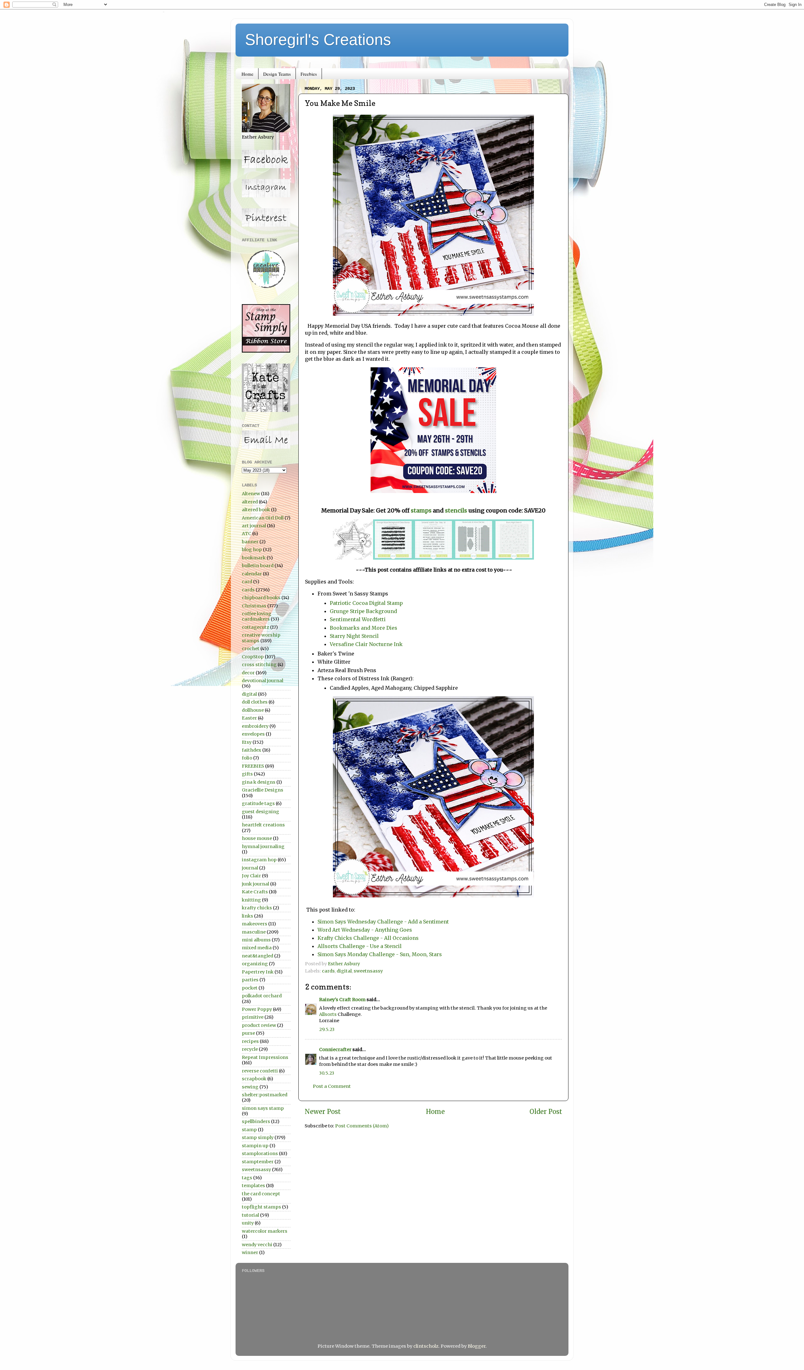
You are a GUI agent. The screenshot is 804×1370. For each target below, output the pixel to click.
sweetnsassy (368, 971)
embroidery (255, 726)
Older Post (546, 1112)
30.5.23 (326, 1073)
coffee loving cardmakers (256, 616)
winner (250, 1252)
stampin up (255, 1145)
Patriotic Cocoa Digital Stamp (366, 603)
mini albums (256, 940)
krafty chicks (257, 908)
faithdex (251, 750)
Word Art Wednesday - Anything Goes (365, 930)
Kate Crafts (255, 892)
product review (259, 1025)
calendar (252, 574)
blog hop (252, 549)
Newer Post (323, 1112)
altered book (256, 509)
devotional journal (262, 680)
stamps (421, 510)
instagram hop (259, 860)
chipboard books (261, 597)
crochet (250, 648)
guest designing (260, 811)
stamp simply (258, 1137)
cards (328, 971)
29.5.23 (326, 1029)
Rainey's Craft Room (342, 999)
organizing (255, 964)
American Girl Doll (263, 518)
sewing (250, 1087)
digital (344, 971)
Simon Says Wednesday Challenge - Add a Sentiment (383, 921)
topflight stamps (261, 1207)
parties (250, 980)
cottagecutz (255, 627)
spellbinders (256, 1121)
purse (248, 1033)
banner (250, 542)
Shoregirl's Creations (318, 39)
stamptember (258, 1161)
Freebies (309, 74)
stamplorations (260, 1153)
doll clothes (255, 702)
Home (247, 74)
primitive (252, 1017)
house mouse (257, 838)
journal (250, 868)
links (247, 916)
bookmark (254, 558)
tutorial (250, 1215)
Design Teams (277, 74)
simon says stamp (263, 1108)
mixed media (257, 948)
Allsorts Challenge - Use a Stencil (360, 946)
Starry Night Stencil (354, 636)
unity (248, 1223)
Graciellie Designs (262, 790)
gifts (247, 774)
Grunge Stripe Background (363, 611)
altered (250, 502)
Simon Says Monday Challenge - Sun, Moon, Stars (380, 954)
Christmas (254, 606)
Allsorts (328, 1014)
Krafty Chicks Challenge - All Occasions (368, 938)
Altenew (251, 493)
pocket (250, 988)
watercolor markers (264, 1231)
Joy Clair (251, 876)
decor (248, 673)
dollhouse (253, 710)
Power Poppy (257, 1009)
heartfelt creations (263, 825)
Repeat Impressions (265, 1057)
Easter (249, 718)
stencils (456, 510)
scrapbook (254, 1079)
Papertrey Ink (258, 972)
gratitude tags (258, 803)
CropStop (253, 657)
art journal (254, 526)
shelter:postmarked (264, 1095)
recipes (250, 1041)
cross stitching (259, 664)
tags (247, 1178)
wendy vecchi (257, 1244)
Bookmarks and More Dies (364, 628)
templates (253, 1185)
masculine (254, 932)
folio (247, 758)
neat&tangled (257, 956)
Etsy (247, 742)
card (247, 581)
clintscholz (425, 1346)
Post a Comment (332, 1086)
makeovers (254, 924)
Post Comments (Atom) (362, 1126)
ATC (246, 533)
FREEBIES (253, 766)
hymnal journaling (263, 846)
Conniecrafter (335, 1049)
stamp (249, 1129)
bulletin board (258, 565)
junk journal (255, 884)
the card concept (261, 1194)
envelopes (253, 734)
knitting (251, 900)
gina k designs (258, 782)
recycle (250, 1049)
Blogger (477, 1346)
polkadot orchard (262, 996)
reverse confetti (260, 1071)
